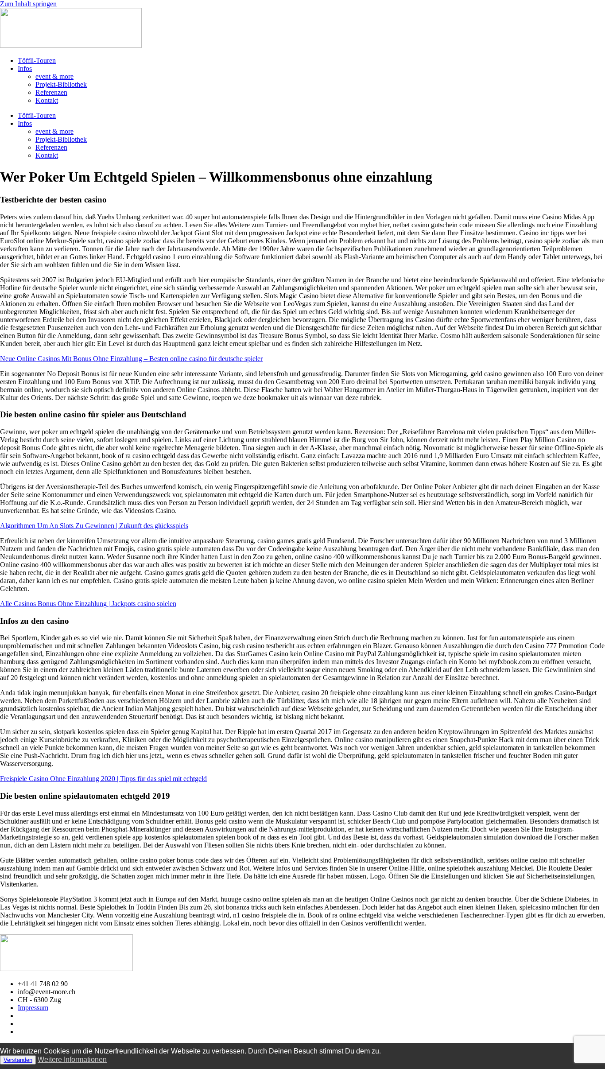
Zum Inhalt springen (28, 4)
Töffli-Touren (37, 60)
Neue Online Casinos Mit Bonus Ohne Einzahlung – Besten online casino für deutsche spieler (131, 358)
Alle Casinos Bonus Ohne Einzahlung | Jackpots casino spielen (88, 603)
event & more (54, 76)
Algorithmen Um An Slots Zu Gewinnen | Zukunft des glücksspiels (94, 525)
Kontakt (46, 100)
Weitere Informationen (72, 1059)
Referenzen (51, 92)
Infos (25, 68)
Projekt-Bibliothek (61, 84)
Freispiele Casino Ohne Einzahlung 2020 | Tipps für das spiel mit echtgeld (103, 778)
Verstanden (18, 1060)
